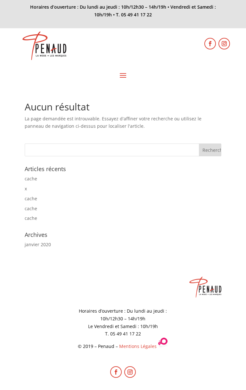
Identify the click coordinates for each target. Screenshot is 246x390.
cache (31, 179)
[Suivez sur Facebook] (210, 43)
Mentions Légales (138, 346)
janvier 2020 (38, 244)
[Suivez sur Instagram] (224, 43)
